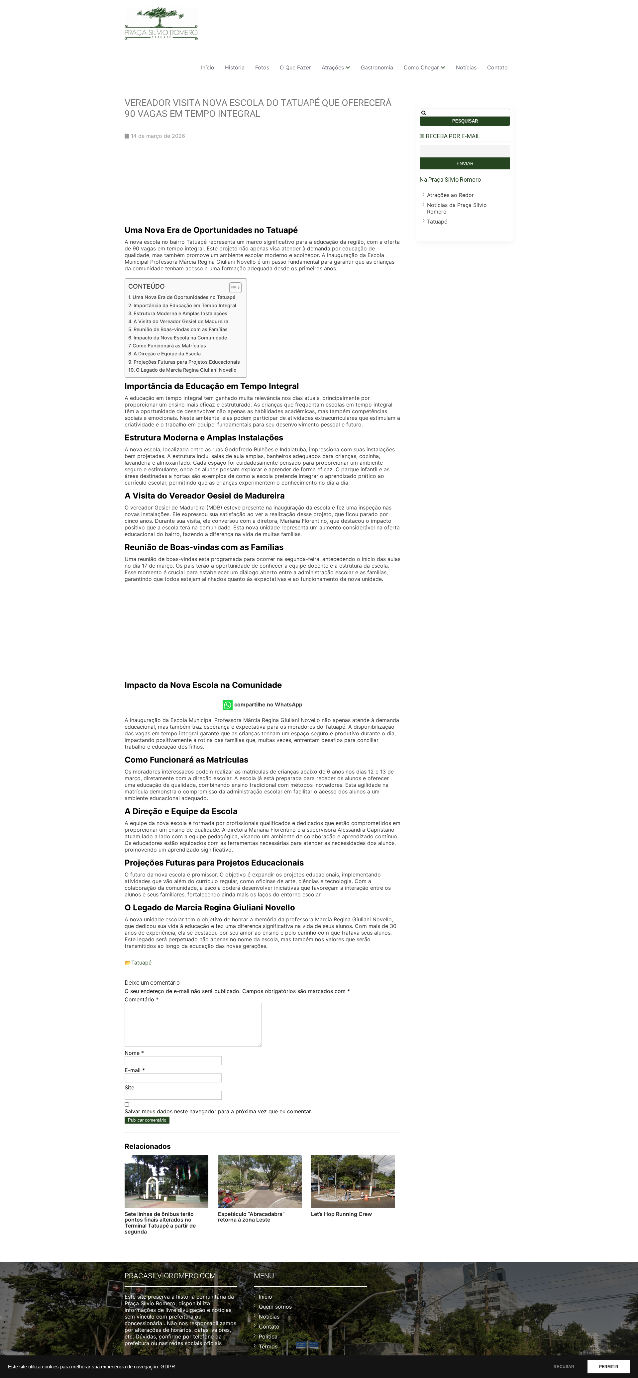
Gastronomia (377, 67)
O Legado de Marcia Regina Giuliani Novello (186, 370)
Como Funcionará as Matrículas (169, 345)
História (235, 67)
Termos (268, 1346)
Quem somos (275, 1306)
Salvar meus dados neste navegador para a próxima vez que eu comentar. (218, 1111)
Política (268, 1336)
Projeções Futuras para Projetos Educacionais (187, 362)
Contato (497, 67)
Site (129, 1087)
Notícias (466, 67)
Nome (134, 1053)
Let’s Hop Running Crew (341, 1214)
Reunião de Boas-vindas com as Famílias (181, 329)
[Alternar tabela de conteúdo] (232, 287)
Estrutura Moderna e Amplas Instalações (180, 313)
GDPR (167, 1366)
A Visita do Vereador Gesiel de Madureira (181, 321)
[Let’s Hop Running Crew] (353, 1181)
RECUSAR (564, 1366)
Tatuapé (141, 962)
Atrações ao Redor (450, 195)
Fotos (262, 67)
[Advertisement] (262, 184)
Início (207, 67)
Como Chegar (421, 67)
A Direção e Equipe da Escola (167, 353)
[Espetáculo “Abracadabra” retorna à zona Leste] (260, 1181)
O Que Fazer (295, 67)
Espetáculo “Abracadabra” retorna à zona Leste (251, 1217)
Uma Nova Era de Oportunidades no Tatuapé (184, 297)
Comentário (142, 999)
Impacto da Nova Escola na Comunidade (180, 337)
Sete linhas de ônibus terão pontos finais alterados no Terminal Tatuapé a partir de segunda (160, 1223)
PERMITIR (608, 1366)
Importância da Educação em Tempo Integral (185, 305)
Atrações (333, 67)
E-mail (135, 1070)
